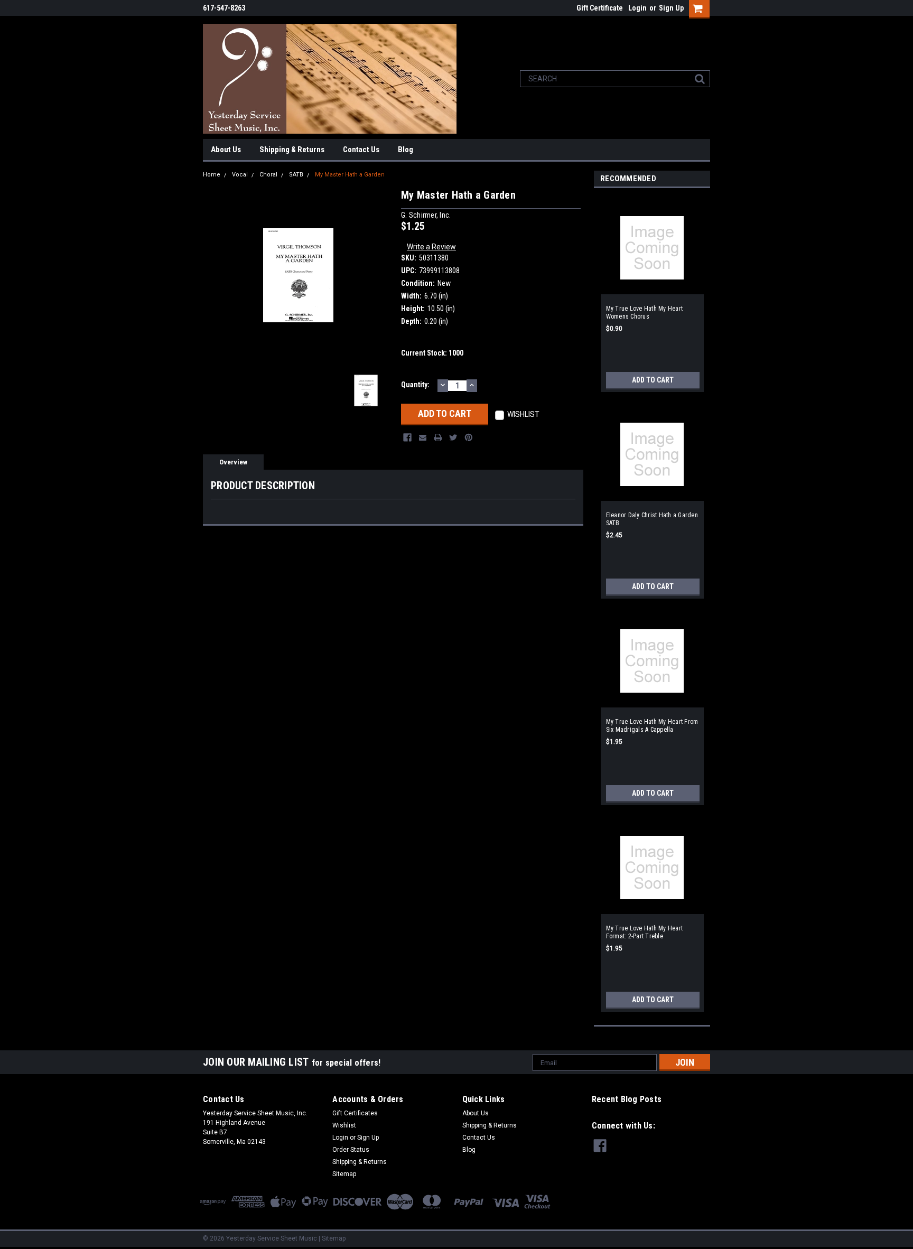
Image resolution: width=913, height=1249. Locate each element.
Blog (405, 149)
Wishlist (344, 1125)
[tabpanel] (652, 292)
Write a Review (431, 247)
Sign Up (671, 8)
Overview (233, 462)
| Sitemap (332, 1238)
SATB (296, 174)
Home (211, 174)
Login (637, 8)
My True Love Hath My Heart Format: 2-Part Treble (644, 932)
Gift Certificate (599, 8)
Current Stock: (432, 353)
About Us (226, 149)
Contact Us (361, 149)
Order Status (350, 1149)
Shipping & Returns (291, 149)
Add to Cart (653, 380)
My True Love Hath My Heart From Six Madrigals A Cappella (652, 725)
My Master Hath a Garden (350, 174)
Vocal (240, 174)
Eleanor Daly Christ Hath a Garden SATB (652, 519)
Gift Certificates (355, 1113)
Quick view (652, 288)
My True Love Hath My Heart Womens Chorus (644, 312)
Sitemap (344, 1174)
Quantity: (415, 384)
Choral (268, 174)
